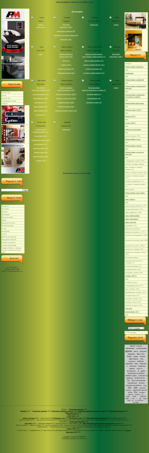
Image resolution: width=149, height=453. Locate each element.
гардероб (131, 361)
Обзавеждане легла (132, 139)
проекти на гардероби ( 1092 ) (66, 94)
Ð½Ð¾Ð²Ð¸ (131, 371)
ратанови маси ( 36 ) (94, 98)
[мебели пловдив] (136, 40)
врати (128, 351)
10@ (127, 398)
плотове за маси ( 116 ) (40, 156)
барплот (143, 363)
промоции (130, 348)
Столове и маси (40, 126)
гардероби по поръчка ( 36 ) (66, 31)
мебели (140, 361)
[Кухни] (15, 115)
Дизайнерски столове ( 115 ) (40, 140)
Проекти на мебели (66, 84)
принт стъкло (136, 346)
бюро (129, 356)
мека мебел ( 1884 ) (116, 57)
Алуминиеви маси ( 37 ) (40, 132)
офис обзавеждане (132, 216)
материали (5, 231)
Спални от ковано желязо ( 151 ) (94, 65)
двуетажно (133, 359)
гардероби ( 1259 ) (66, 27)
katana (137, 394)
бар (136, 363)
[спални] (136, 20)
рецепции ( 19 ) (41, 115)
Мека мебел (116, 50)
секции (116, 88)
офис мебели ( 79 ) (40, 102)
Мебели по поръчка (8, 237)
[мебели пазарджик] (15, 44)
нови (136, 356)
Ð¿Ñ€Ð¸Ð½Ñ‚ (140, 378)
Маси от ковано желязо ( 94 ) (93, 61)
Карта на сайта (7, 217)
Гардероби (66, 21)
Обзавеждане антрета (134, 67)
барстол (140, 368)
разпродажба (141, 348)
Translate (133, 333)
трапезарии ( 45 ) (66, 126)
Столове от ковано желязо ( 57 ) (94, 73)
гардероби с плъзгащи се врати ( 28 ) (66, 35)
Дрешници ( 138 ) (66, 39)
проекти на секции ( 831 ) (66, 106)
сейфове (4, 104)
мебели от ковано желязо (94, 50)
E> (143, 394)
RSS (126, 70)
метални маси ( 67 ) (40, 144)
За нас (3, 228)
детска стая (5, 92)
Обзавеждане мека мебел (135, 193)
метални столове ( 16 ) (40, 148)
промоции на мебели (136, 373)
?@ (140, 398)
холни (142, 356)
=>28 (132, 398)
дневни (116, 25)
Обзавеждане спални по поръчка (134, 153)
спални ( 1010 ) (66, 65)
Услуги (4, 234)
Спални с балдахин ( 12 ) (94, 69)
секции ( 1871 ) (116, 84)
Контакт (4, 212)
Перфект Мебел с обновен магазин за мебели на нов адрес (11, 250)
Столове (128, 308)
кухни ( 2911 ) (41, 50)
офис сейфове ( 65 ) (40, 106)
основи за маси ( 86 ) (40, 152)
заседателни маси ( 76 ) (41, 94)
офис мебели (40, 84)
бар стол (140, 354)
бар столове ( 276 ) (40, 136)
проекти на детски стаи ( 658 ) (66, 98)
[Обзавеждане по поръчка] (15, 159)
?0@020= (143, 396)
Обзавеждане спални (133, 146)
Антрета (40, 21)
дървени (141, 366)
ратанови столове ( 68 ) (94, 102)
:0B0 (135, 388)
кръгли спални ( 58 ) (66, 57)
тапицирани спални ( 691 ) (66, 73)
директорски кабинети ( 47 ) (40, 90)
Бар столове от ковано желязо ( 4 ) (93, 57)
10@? (145, 398)
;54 (128, 380)
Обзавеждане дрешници (134, 103)
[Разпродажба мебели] (15, 134)
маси (136, 351)
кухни (3, 95)
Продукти (5, 206)
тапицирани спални (8, 101)
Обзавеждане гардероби (134, 80)
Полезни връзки (7, 226)
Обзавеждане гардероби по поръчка (135, 87)
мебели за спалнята (66, 50)
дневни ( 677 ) (116, 21)
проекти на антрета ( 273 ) (66, 90)
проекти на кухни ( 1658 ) (66, 102)
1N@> (128, 396)
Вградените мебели (8, 240)
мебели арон (131, 375)
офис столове (130, 222)
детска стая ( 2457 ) (94, 21)
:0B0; (129, 388)
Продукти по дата (8, 223)
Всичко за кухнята (8, 242)
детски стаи (5, 98)
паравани (129, 364)
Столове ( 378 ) (41, 160)
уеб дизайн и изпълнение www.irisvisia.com (74, 438)
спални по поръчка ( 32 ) (66, 69)
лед (141, 359)
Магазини (5, 209)
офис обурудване (131, 219)
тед (144, 385)
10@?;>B (130, 400)
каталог (133, 366)
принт (132, 368)
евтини (142, 383)
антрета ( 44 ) (40, 27)
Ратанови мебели (94, 84)
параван (131, 354)
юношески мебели (133, 385)
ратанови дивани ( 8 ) (94, 94)
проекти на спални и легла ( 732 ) (66, 111)
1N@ (134, 396)
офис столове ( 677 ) (40, 111)
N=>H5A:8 (139, 400)
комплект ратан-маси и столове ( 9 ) (94, 90)
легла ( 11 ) (66, 61)
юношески (132, 383)
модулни (143, 351)
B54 (135, 392)
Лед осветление (138, 380)
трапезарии (66, 129)
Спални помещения (8, 245)
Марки (3, 220)
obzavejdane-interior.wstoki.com (74, 2)
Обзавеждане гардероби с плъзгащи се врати (135, 96)
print (143, 371)
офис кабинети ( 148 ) (40, 98)
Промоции (5, 214)
